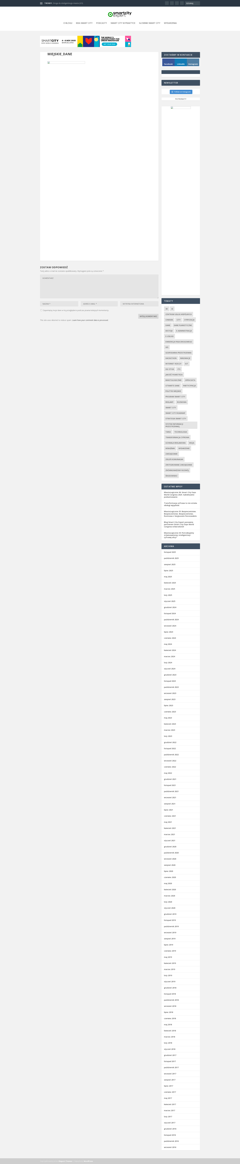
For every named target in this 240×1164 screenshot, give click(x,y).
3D (167, 309)
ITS (179, 369)
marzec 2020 (169, 896)
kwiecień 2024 (170, 650)
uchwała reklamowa (176, 443)
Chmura (169, 320)
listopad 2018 (170, 994)
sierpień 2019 (169, 938)
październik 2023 (171, 687)
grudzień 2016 (170, 1129)
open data (190, 380)
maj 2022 (168, 773)
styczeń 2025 (169, 601)
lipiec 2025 (168, 570)
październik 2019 (171, 926)
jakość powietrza (174, 374)
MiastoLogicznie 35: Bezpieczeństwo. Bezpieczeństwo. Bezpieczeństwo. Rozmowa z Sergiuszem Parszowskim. (180, 513)
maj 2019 (168, 957)
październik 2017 (171, 1067)
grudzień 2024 (170, 607)
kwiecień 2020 (170, 889)
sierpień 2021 (169, 804)
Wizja (191, 443)
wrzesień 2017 (170, 1073)
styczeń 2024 (169, 668)
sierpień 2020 (169, 865)
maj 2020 (168, 883)
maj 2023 (168, 718)
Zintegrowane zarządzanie (179, 465)
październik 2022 (171, 754)
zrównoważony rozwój (177, 470)
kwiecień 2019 (170, 963)
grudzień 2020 (170, 846)
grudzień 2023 (170, 675)
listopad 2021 (170, 785)
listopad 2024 (170, 613)
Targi (168, 432)
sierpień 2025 (169, 564)
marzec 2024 (169, 656)
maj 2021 (168, 822)
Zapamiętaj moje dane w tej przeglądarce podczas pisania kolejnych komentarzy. (76, 310)
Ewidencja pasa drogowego (179, 342)
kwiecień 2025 (170, 583)
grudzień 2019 (170, 914)
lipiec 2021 (168, 810)
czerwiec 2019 (170, 951)
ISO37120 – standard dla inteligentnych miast (71, 3)
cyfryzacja (189, 320)
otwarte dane (173, 385)
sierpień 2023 (169, 699)
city (178, 320)
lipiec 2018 (168, 1012)
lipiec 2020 (168, 871)
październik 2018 (171, 1000)
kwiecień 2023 (170, 724)
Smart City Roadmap (175, 413)
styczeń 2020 (169, 908)
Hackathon (171, 358)
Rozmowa (181, 402)
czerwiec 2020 (170, 877)
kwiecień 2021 (170, 828)
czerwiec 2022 (170, 767)
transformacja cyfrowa (177, 437)
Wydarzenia (170, 23)
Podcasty (101, 23)
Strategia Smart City (176, 418)
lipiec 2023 (168, 705)
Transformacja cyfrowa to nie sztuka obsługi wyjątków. (180, 504)
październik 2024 (171, 619)
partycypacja (189, 385)
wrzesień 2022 (170, 760)
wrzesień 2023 (170, 693)
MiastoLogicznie (174, 380)
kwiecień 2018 (170, 1030)
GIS (167, 347)
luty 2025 (168, 595)
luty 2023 (168, 736)
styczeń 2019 (169, 981)
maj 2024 (168, 644)
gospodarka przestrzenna (178, 353)
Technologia (180, 432)
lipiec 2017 (168, 1086)
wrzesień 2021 (170, 797)
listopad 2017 (170, 1061)
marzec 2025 (169, 589)
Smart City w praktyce (123, 23)
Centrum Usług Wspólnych (179, 314)
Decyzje (169, 331)
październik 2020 (171, 853)
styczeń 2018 (169, 1049)
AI (172, 309)
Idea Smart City (84, 23)
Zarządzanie (172, 454)
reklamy (169, 402)
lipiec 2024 (168, 632)
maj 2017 (168, 1098)
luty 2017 (168, 1116)
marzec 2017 (169, 1110)
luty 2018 (168, 1043)
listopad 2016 (170, 1135)
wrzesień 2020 (170, 859)
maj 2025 (168, 576)
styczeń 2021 (169, 840)
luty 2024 (168, 662)
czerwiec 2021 (170, 816)
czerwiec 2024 (170, 638)
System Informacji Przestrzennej (174, 425)
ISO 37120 (170, 369)
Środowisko (171, 476)
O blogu (67, 23)
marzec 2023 (169, 730)
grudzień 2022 (170, 742)
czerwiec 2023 (170, 711)
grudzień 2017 (170, 1055)
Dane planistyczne (183, 325)
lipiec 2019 (168, 945)
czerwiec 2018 (170, 1018)
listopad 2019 (170, 920)
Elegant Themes (65, 1161)
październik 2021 (171, 791)
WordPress (88, 1161)
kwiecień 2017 (170, 1104)
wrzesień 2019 (170, 932)
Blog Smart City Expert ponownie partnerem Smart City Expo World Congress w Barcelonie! (179, 524)
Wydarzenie (184, 448)
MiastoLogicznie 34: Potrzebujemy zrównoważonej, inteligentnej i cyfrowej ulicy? (179, 535)
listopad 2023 (170, 681)
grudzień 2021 (170, 779)
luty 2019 (168, 975)
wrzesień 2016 (170, 1147)
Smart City (171, 407)
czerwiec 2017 (170, 1092)
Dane (168, 325)
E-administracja (184, 331)
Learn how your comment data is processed (90, 320)
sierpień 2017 (169, 1080)
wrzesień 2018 (170, 1006)
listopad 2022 (170, 748)
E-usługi (170, 336)
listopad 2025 (170, 552)
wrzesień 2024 (170, 626)
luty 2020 (168, 902)
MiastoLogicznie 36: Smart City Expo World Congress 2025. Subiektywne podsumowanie (180, 494)
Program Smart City (175, 396)
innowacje (185, 358)
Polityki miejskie (173, 391)
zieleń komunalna (174, 459)
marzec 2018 (169, 1037)
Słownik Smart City (149, 23)
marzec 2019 (169, 969)
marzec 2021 (169, 834)
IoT (186, 363)
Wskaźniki (170, 448)
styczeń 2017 (169, 1122)
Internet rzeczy (173, 363)
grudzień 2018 (170, 988)
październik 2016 (171, 1141)
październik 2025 (171, 558)
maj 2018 (168, 1024)
